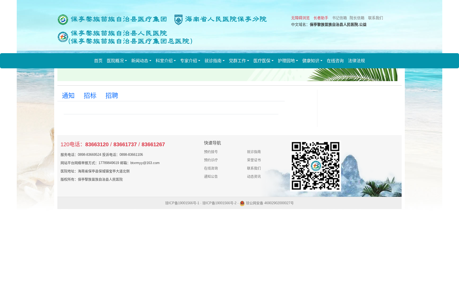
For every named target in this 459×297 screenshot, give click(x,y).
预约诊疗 (211, 160)
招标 (90, 95)
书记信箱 (339, 18)
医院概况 (115, 60)
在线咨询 (335, 60)
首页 (98, 60)
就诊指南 (213, 60)
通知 (68, 95)
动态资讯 (254, 176)
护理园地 (286, 60)
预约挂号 (211, 152)
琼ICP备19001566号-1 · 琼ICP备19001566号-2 (200, 203)
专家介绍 (188, 60)
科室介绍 (164, 60)
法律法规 (356, 60)
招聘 (111, 95)
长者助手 (320, 18)
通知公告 (211, 176)
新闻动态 (139, 60)
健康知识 (310, 60)
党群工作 (237, 60)
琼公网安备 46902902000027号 (269, 203)
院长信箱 (357, 18)
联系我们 (375, 18)
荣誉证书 (254, 160)
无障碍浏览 (300, 18)
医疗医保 (261, 60)
